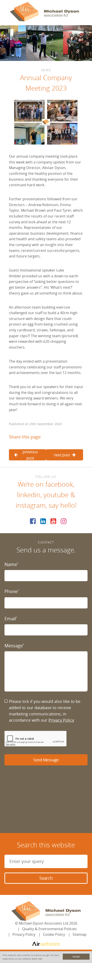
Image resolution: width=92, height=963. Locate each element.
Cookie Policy (54, 934)
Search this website (46, 844)
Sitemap (79, 934)
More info (37, 958)
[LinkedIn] (43, 521)
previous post (30, 454)
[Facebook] (33, 521)
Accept (76, 956)
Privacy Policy (61, 720)
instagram (31, 505)
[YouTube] (53, 521)
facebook (59, 484)
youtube (56, 494)
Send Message (46, 759)
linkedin (28, 494)
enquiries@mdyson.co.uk (27, 785)
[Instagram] (64, 521)
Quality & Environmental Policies (49, 928)
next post (62, 454)
